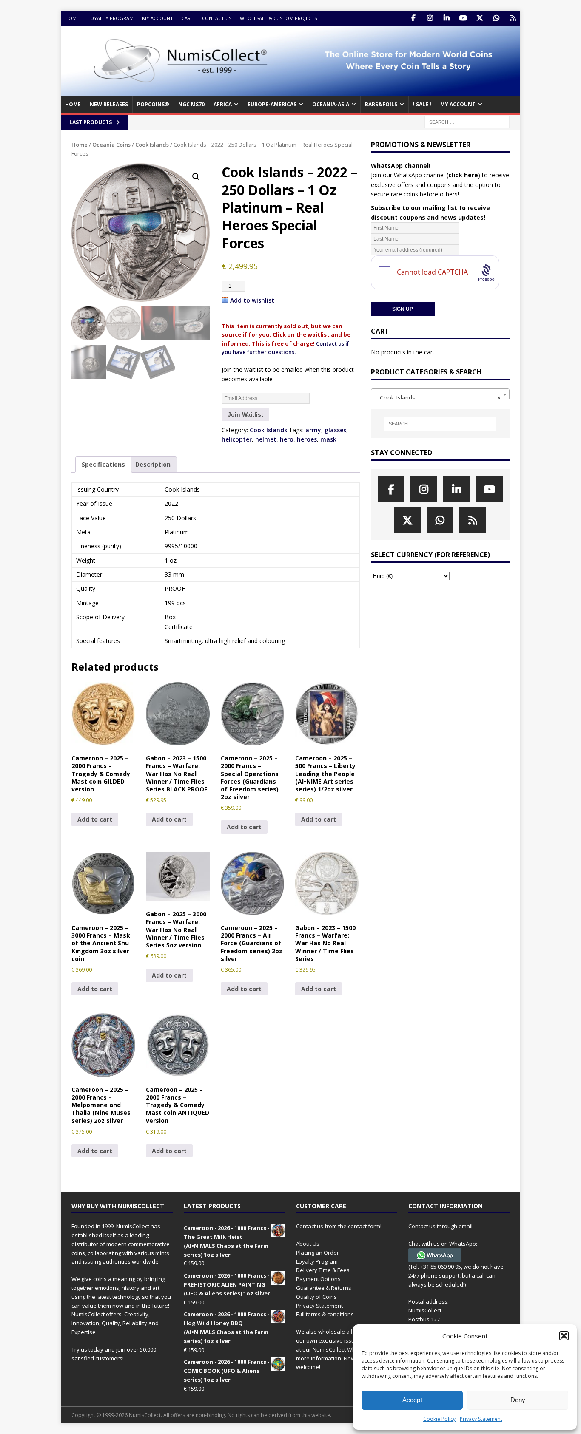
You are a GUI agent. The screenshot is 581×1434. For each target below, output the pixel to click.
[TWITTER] (479, 18)
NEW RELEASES (109, 104)
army (313, 430)
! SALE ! (422, 104)
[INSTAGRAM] (429, 18)
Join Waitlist (245, 414)
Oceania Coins (111, 144)
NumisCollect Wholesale (344, 1349)
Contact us (216, 18)
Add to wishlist (252, 300)
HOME (73, 104)
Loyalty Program (111, 18)
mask (328, 439)
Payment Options (318, 1279)
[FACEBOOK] (413, 18)
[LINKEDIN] (446, 18)
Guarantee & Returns (323, 1288)
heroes (307, 439)
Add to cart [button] (94, 819)
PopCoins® (153, 104)
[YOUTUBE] (463, 18)
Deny (517, 1399)
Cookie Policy (439, 1419)
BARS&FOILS (381, 104)
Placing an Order (317, 1252)
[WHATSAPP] (496, 18)
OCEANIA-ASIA (330, 104)
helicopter (237, 439)
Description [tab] (153, 464)
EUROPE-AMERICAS (272, 104)
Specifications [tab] (103, 464)
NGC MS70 (191, 104)
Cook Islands (152, 144)
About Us (307, 1243)
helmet (265, 439)
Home (72, 18)
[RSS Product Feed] (512, 18)
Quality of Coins (316, 1297)
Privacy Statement (481, 1419)
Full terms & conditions (325, 1314)
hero (286, 439)
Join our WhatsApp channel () (425, 175)
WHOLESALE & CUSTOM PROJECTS (278, 18)
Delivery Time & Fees (323, 1270)
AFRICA (223, 104)
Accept (412, 1399)
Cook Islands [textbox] (438, 398)
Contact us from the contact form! (339, 1226)
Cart (188, 18)
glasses (335, 430)
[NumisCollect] (290, 91)
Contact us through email (440, 1226)
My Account (157, 18)
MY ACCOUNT (458, 104)
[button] (564, 1336)
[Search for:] (467, 121)
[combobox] (440, 394)
